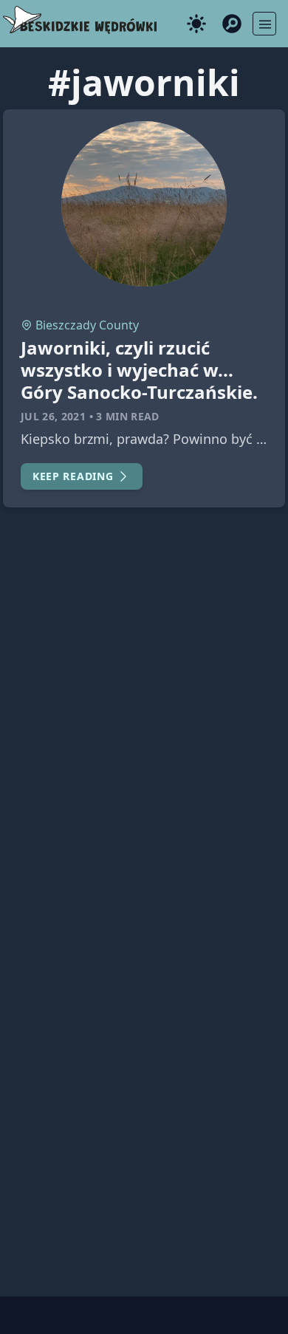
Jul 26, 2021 (53, 416)
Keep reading (72, 476)
